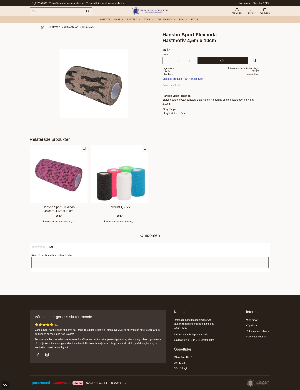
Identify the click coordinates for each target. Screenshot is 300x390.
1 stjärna (32, 246)
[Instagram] (47, 354)
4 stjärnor (41, 246)
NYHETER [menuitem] (105, 19)
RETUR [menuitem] (194, 19)
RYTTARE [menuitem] (132, 19)
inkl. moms (244, 3)
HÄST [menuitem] (117, 19)
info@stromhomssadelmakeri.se (68, 3)
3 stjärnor (38, 246)
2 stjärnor (35, 246)
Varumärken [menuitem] (164, 19)
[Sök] (87, 11)
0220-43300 (41, 3)
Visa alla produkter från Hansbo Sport (183, 79)
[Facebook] (38, 354)
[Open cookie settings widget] (5, 384)
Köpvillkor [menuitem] (251, 325)
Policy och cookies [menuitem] (256, 336)
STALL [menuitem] (147, 19)
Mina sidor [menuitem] (252, 320)
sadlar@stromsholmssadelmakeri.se (107, 3)
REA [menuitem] (181, 19)
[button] (251, 11)
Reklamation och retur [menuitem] (258, 331)
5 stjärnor (44, 246)
